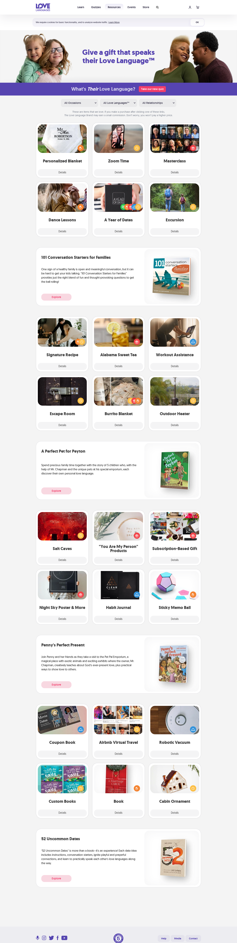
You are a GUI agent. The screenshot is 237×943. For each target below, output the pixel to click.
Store (146, 7)
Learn (80, 7)
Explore (56, 297)
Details (62, 172)
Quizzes (96, 7)
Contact (193, 938)
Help (163, 938)
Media (177, 938)
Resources (114, 7)
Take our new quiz (152, 89)
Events (132, 7)
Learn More (114, 22)
